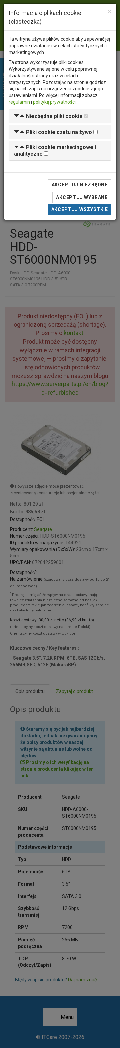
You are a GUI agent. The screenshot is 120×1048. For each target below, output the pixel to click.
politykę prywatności (54, 102)
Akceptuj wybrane (82, 197)
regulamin (19, 102)
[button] (48, 116)
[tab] (60, 116)
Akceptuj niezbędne (80, 184)
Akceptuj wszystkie (79, 209)
